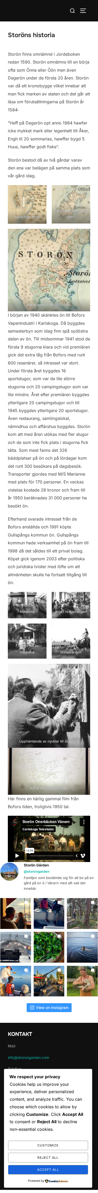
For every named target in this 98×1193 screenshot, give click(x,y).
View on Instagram (52, 1007)
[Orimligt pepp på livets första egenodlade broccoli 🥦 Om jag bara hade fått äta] (49, 947)
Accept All (48, 1170)
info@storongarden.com (28, 1057)
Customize (48, 1145)
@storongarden (36, 871)
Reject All (48, 1158)
